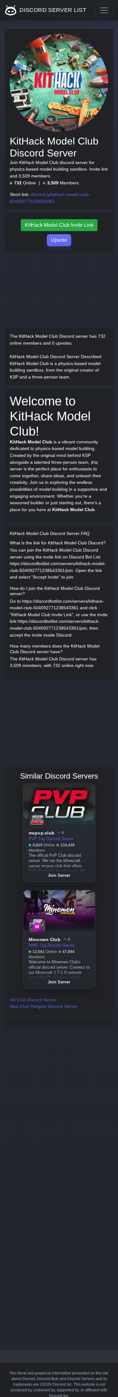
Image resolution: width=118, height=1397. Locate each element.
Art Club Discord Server (33, 999)
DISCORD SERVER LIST (52, 10)
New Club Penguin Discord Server (43, 1006)
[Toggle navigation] (104, 10)
